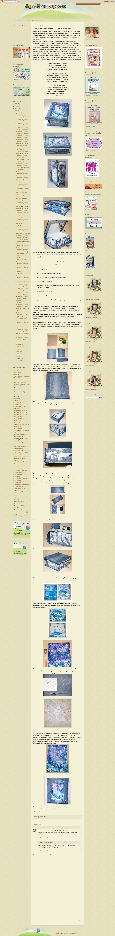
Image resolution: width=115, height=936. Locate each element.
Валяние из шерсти (19, 382)
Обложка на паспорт (19, 458)
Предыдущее (79, 920)
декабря (18, 113)
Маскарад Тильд (18, 442)
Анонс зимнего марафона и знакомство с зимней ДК (23, 253)
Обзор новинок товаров (20, 456)
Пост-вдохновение (19, 472)
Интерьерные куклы (19, 414)
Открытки (16, 464)
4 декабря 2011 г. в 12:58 (42, 850)
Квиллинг (16, 420)
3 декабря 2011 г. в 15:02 (42, 837)
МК (15, 444)
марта (18, 360)
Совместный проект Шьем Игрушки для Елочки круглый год (21, 490)
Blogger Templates (59, 933)
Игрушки (16, 408)
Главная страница (18, 20)
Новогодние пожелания (20, 450)
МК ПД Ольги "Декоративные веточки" (21, 225)
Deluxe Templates (72, 933)
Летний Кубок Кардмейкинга (21, 430)
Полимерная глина (19, 470)
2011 (16, 111)
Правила (28, 20)
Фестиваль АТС (18, 506)
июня (17, 353)
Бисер (15, 374)
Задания (16, 402)
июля (17, 351)
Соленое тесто (18, 493)
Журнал (16, 400)
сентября (18, 346)
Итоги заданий (18, 416)
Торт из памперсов (19, 501)
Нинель (39, 828)
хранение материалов (20, 512)
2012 (16, 108)
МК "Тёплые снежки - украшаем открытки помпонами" (22, 194)
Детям (16, 396)
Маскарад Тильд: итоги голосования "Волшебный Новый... (22, 149)
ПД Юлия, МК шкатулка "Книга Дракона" (52, 28)
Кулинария (17, 428)
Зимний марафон (18, 406)
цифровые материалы (20, 514)
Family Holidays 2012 (19, 516)
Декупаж (16, 394)
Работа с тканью (18, 474)
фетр (15, 507)
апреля (18, 358)
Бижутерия (17, 372)
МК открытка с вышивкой (23, 233)
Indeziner (62, 935)
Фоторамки (17, 510)
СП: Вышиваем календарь (21, 496)
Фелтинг (16, 503)
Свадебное (17, 480)
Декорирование (18, 392)
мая (17, 356)
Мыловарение (18, 448)
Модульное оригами (19, 446)
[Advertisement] (46, 906)
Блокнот (16, 380)
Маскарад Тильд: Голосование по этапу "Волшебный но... (22, 159)
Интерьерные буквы (19, 410)
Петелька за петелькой (20, 466)
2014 (16, 104)
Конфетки (16, 426)
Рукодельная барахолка (38, 20)
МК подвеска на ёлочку (22, 212)
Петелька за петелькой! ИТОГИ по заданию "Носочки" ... (22, 271)
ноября (18, 342)
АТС (15, 370)
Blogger (76, 932)
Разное (16, 476)
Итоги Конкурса (18, 418)
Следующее (36, 920)
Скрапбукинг (17, 482)
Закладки (16, 404)
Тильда (16, 499)
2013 (16, 106)
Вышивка (16, 388)
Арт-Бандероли (65, 932)
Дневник (16, 398)
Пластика (16, 468)
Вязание (16, 390)
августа (18, 349)
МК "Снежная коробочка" (23, 206)
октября (18, 344)
